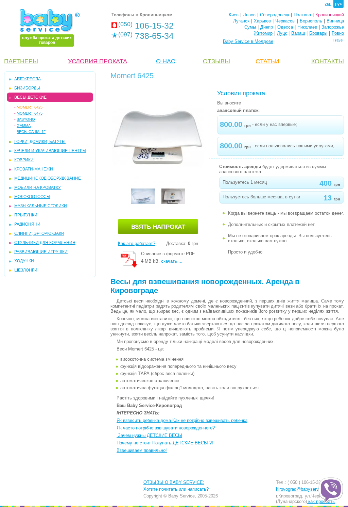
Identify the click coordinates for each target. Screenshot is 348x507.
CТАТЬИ (267, 61)
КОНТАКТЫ (327, 61)
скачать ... (171, 261)
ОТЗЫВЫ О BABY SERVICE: (173, 482)
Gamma (24, 126)
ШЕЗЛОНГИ (25, 270)
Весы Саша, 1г (31, 132)
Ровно (338, 33)
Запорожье (332, 27)
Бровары (318, 33)
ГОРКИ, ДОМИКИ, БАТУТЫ (40, 141)
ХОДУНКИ (24, 261)
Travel (338, 40)
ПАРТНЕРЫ (21, 61)
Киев (234, 14)
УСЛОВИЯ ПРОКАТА (97, 61)
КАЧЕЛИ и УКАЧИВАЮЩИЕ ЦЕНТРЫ (50, 150)
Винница (335, 20)
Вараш (298, 33)
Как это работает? (136, 243)
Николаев (307, 27)
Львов (249, 14)
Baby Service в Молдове (248, 41)
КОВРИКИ (24, 160)
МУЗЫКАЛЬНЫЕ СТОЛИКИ (40, 205)
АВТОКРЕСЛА (27, 79)
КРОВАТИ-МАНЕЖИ (33, 169)
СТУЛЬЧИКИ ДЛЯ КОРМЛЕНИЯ (44, 242)
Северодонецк (274, 14)
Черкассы (285, 20)
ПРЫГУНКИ (25, 215)
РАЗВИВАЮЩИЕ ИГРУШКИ (41, 251)
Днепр (266, 27)
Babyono (26, 119)
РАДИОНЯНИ (27, 224)
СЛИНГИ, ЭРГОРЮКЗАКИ (39, 233)
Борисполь (311, 20)
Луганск (241, 20)
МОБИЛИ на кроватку (37, 187)
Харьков (262, 20)
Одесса (285, 27)
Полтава (302, 14)
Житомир (263, 33)
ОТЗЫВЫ (216, 61)
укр (328, 3)
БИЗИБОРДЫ (27, 88)
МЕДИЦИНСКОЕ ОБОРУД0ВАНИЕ (47, 178)
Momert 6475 (29, 113)
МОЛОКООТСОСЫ (32, 196)
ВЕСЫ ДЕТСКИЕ (30, 97)
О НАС (165, 61)
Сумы (250, 27)
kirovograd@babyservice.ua (303, 489)
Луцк (282, 33)
